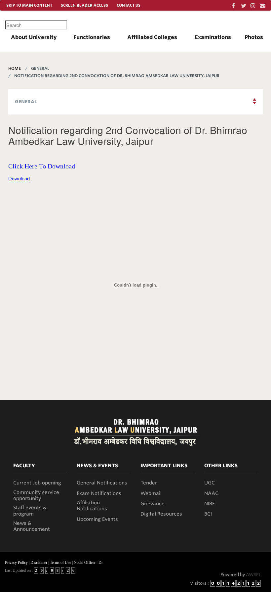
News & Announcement (31, 526)
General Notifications (102, 483)
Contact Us (128, 5)
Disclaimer (38, 562)
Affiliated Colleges (152, 37)
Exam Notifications (99, 493)
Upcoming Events (97, 519)
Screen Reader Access (84, 5)
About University (34, 37)
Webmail (151, 493)
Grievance (152, 504)
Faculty (24, 466)
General (26, 101)
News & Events (97, 466)
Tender (148, 483)
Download (19, 178)
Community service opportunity (36, 495)
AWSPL (253, 574)
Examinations (213, 37)
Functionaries (91, 37)
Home (14, 68)
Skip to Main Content (29, 5)
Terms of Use (60, 562)
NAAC (211, 493)
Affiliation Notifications (92, 506)
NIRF (209, 504)
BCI (208, 514)
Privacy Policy (16, 562)
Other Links (221, 466)
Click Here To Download (41, 166)
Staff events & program (30, 511)
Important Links (163, 466)
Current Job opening (37, 483)
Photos (254, 37)
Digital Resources (161, 514)
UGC (209, 483)
